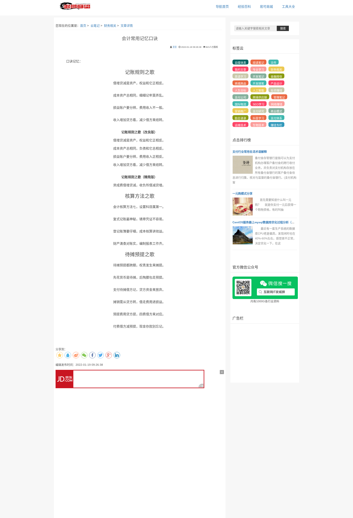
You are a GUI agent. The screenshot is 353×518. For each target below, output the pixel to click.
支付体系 (276, 118)
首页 (83, 25)
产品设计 (276, 83)
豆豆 (175, 47)
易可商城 (266, 6)
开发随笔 (258, 83)
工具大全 (288, 6)
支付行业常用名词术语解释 (249, 151)
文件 (273, 62)
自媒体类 (240, 62)
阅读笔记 (258, 62)
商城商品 (240, 83)
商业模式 (276, 111)
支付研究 (258, 111)
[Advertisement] (264, 353)
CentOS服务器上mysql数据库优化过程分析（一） (264, 222)
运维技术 (240, 125)
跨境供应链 (260, 97)
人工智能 (258, 90)
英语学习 (240, 76)
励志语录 (240, 118)
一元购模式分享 (242, 193)
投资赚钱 (276, 90)
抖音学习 (258, 118)
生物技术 (258, 125)
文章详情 (127, 25)
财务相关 (110, 25)
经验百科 (244, 6)
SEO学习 (258, 104)
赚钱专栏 (276, 125)
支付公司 (240, 97)
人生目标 (240, 90)
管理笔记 (279, 97)
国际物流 (240, 104)
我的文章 (240, 69)
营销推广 (240, 111)
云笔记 (95, 25)
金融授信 (276, 76)
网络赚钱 (276, 104)
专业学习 (258, 69)
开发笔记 (258, 76)
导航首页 (222, 6)
